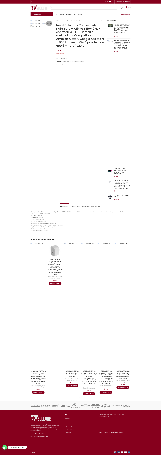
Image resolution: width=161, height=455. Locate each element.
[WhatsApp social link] (112, 2)
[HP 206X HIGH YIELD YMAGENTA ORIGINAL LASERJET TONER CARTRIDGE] (110, 172)
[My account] (122, 7)
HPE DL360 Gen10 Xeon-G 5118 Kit (121, 196)
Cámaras (106, 387)
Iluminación (80, 20)
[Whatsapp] (4, 447)
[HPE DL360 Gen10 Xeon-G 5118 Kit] (110, 197)
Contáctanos (68, 432)
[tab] (64, 205)
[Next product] (104, 21)
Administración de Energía (38, 387)
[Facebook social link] (103, 2)
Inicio (57, 20)
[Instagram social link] (107, 2)
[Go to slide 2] (79, 397)
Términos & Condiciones (71, 429)
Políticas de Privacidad (70, 426)
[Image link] (41, 418)
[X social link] (105, 2)
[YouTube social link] (110, 2)
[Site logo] (39, 7)
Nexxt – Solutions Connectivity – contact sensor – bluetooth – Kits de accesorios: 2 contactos (72, 373)
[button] (32, 406)
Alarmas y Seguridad (72, 380)
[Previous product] (100, 21)
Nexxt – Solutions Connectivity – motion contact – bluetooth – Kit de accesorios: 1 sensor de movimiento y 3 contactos (123, 374)
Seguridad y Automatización (68, 20)
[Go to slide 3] (81, 397)
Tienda (66, 421)
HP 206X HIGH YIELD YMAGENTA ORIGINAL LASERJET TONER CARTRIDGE (120, 171)
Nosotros (67, 424)
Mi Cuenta (67, 418)
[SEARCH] (116, 8)
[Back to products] (102, 21)
